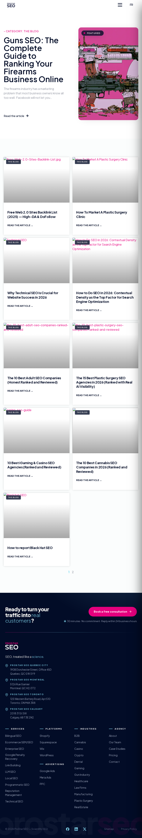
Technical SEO (14, 801)
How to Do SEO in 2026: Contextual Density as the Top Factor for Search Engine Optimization (104, 297)
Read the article (19, 225)
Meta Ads (45, 777)
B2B (77, 735)
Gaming (79, 768)
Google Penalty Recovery (15, 757)
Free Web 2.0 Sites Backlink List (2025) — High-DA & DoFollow (32, 214)
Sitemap (109, 828)
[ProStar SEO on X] (84, 829)
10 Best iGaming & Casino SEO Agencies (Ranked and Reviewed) (34, 465)
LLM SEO (10, 771)
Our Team (115, 742)
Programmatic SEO (17, 784)
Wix (42, 748)
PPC (42, 784)
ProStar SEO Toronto (27, 694)
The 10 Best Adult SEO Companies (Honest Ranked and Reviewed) (34, 380)
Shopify (45, 735)
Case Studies (117, 748)
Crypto (79, 755)
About (113, 735)
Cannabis (80, 742)
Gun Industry (82, 774)
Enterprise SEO (14, 748)
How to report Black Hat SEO (30, 548)
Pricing (113, 755)
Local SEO (11, 778)
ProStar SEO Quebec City (29, 665)
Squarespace (48, 742)
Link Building (13, 765)
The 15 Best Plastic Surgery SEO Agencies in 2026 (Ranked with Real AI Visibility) (104, 382)
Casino (78, 748)
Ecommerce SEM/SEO (19, 742)
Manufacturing (83, 794)
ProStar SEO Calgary (26, 709)
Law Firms (80, 787)
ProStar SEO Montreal (27, 679)
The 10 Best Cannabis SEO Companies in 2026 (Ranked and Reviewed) (101, 467)
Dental (78, 761)
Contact (114, 761)
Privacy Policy (129, 828)
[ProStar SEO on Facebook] (67, 829)
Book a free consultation (110, 611)
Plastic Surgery (83, 800)
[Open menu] (120, 5)
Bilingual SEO (13, 735)
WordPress (47, 755)
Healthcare (81, 781)
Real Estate (81, 807)
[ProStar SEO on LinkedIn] (76, 829)
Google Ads (47, 771)
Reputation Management (13, 792)
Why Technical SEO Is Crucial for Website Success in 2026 (32, 295)
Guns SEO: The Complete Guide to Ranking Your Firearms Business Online (33, 59)
